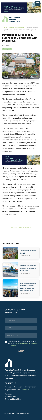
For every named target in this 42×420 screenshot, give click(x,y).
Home (6, 28)
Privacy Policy (10, 397)
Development (19, 28)
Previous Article (16, 228)
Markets (11, 28)
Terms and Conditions (13, 399)
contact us (25, 390)
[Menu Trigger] (37, 3)
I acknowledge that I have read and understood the (22, 343)
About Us (8, 394)
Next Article (27, 228)
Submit (21, 351)
